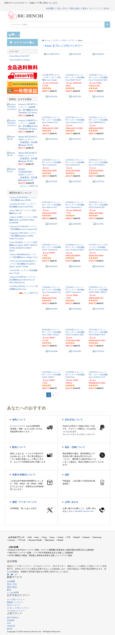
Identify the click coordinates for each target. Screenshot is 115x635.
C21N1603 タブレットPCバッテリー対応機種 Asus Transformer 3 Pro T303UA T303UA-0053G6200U (74, 207)
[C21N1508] (52, 360)
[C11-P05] (98, 232)
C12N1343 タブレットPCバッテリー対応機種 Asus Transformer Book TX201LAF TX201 (51, 165)
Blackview (49, 540)
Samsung (97, 537)
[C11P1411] (98, 105)
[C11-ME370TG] (51, 62)
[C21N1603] (75, 190)
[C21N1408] (75, 317)
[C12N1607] (98, 62)
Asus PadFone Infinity (20, 60)
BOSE (9, 629)
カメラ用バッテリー (16, 599)
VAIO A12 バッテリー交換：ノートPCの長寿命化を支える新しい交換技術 (40, 552)
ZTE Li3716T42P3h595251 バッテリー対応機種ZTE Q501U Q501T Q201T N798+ (23, 264)
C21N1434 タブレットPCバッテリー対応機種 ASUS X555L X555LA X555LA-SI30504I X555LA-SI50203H (98, 292)
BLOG (106, 8)
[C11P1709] (75, 105)
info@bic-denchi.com (84, 511)
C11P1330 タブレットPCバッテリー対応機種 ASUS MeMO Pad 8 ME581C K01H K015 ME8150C (98, 335)
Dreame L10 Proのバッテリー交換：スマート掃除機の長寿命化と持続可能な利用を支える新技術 (51, 550)
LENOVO (11, 626)
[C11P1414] (75, 147)
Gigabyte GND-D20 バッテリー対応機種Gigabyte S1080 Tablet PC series (22, 236)
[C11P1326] (51, 190)
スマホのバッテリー (16, 611)
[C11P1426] (51, 105)
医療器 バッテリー (15, 602)
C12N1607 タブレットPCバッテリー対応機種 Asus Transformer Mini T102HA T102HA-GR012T (98, 80)
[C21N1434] (98, 275)
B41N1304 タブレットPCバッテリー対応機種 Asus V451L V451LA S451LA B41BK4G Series (51, 335)
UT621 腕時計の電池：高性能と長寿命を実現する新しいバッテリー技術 (40, 555)
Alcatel (60, 540)
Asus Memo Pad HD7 (19, 56)
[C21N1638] (75, 232)
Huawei (86, 537)
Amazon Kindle (35, 540)
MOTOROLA (12, 617)
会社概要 (50, 8)
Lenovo (11, 540)
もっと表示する (31, 186)
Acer (37, 537)
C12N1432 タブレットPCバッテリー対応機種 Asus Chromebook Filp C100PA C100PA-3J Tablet (51, 292)
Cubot (60, 537)
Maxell (77, 537)
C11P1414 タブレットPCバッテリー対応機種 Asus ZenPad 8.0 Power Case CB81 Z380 (74, 165)
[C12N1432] (52, 275)
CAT (9, 623)
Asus (52, 537)
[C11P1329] (75, 62)
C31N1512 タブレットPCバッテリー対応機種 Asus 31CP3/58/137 (98, 162)
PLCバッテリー (14, 605)
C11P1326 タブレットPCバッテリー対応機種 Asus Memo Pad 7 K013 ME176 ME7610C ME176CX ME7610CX (51, 207)
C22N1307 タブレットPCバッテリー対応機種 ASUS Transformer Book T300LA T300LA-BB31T (51, 250)
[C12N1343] (52, 147)
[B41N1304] (52, 317)
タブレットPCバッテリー (64, 40)
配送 (85, 8)
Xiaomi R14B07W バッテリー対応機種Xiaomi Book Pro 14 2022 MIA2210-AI (22, 280)
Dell (30, 537)
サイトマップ (95, 8)
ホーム (47, 40)
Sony (44, 537)
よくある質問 (13, 592)
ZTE (68, 537)
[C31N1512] (98, 147)
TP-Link (21, 540)
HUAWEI (11, 620)
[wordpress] (8, 574)
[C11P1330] (98, 317)
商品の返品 (75, 8)
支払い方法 (62, 8)
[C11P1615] (98, 190)
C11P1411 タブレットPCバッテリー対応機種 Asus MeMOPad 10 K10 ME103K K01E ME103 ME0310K (98, 122)
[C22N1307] (52, 232)
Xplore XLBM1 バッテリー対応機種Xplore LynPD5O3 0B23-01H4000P (23, 220)
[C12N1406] (75, 360)
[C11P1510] (98, 360)
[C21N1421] (75, 275)
